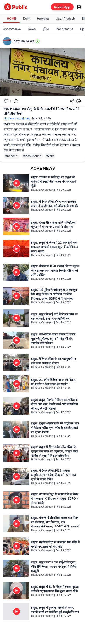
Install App (62, 7)
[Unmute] (77, 88)
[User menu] (79, 7)
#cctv (50, 156)
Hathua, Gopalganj (17, 118)
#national (11, 156)
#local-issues (32, 156)
